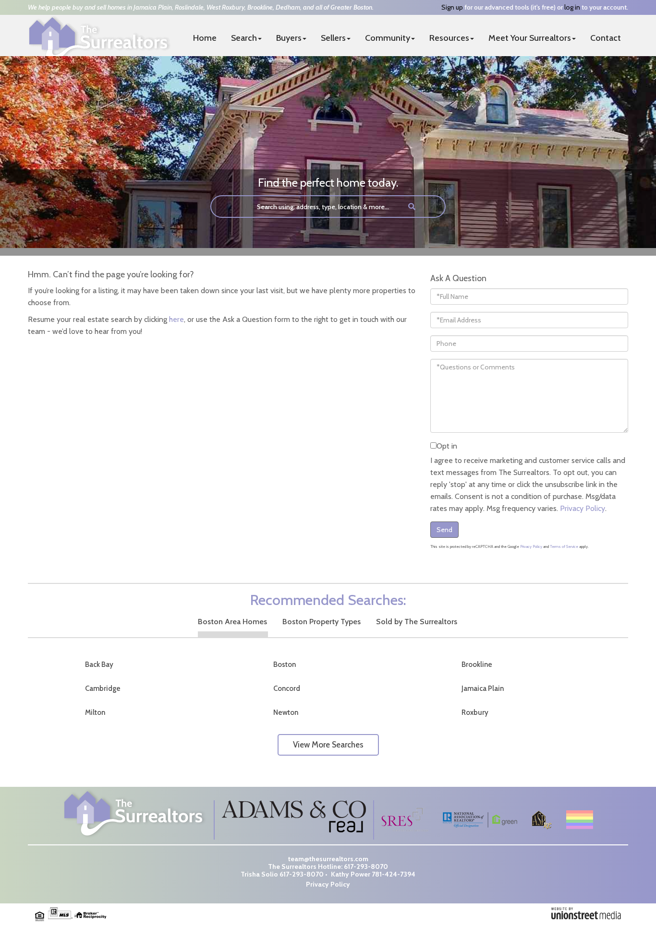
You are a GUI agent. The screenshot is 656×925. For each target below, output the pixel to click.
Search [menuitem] (244, 38)
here (176, 319)
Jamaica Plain (483, 688)
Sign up (452, 7)
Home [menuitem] (205, 38)
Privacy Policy (582, 508)
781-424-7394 (393, 874)
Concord (286, 688)
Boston (284, 664)
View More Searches (328, 744)
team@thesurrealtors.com (328, 858)
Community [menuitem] (387, 38)
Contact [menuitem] (605, 38)
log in (572, 7)
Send (444, 529)
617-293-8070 (366, 866)
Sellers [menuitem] (333, 38)
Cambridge (103, 688)
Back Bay (99, 664)
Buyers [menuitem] (289, 38)
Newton (285, 712)
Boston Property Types (321, 621)
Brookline (477, 664)
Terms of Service (564, 546)
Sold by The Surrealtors (416, 621)
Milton (95, 712)
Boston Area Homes (232, 621)
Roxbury (475, 712)
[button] (411, 206)
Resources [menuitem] (449, 38)
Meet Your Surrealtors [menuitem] (529, 38)
